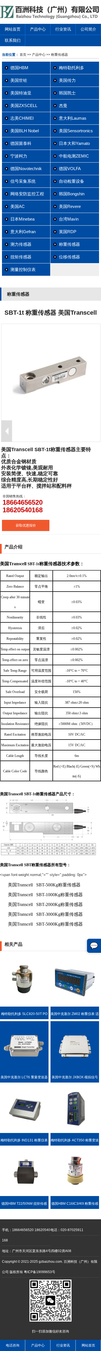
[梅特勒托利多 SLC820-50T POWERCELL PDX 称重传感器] (24, 1005)
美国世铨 (18, 80)
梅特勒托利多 (71, 67)
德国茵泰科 (20, 143)
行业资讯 (63, 29)
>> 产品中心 (36, 55)
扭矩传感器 (20, 256)
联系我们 (12, 40)
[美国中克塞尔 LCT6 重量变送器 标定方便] (24, 1068)
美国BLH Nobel (24, 130)
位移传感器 (69, 256)
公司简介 (88, 29)
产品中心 (38, 29)
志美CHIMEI (22, 118)
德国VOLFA (70, 168)
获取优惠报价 (26, 525)
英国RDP (67, 231)
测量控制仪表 (23, 269)
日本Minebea (22, 219)
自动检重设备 (71, 181)
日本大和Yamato (74, 143)
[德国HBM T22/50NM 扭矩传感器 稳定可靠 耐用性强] (24, 1195)
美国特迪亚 (20, 93)
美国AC (17, 206)
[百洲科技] (50, 18)
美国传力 (67, 80)
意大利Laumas (72, 118)
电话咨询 (12, 1345)
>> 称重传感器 (56, 55)
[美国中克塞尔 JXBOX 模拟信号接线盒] (74, 1068)
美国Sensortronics (76, 130)
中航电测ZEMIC (74, 156)
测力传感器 (20, 244)
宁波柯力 (18, 156)
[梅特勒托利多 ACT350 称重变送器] (74, 1132)
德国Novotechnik (26, 168)
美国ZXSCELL (23, 105)
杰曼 (63, 105)
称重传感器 (69, 244)
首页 (23, 55)
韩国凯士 (67, 93)
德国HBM (19, 67)
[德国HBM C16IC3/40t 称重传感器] (74, 1195)
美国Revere (70, 206)
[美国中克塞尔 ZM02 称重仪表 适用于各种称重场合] (74, 1005)
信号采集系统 (23, 181)
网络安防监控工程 (27, 193)
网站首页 (12, 29)
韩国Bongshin (71, 193)
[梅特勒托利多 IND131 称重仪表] (24, 1132)
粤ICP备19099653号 (39, 1272)
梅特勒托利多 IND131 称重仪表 (24, 1140)
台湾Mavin (69, 219)
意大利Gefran (23, 231)
